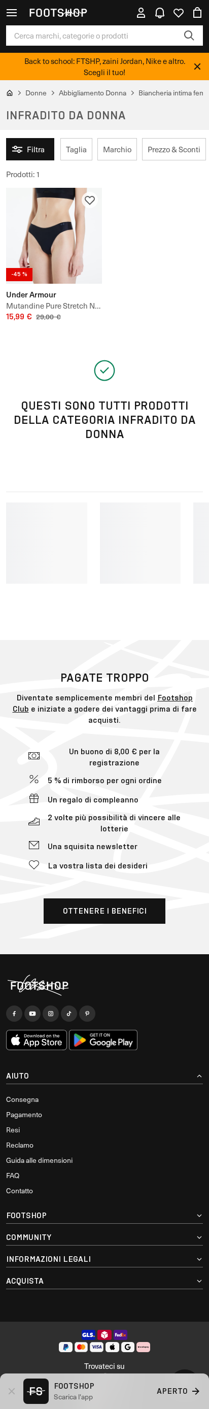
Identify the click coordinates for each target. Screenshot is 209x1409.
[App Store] (36, 1040)
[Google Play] (103, 1040)
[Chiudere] (197, 66)
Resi (13, 1129)
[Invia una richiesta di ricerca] (189, 35)
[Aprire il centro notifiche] (159, 12)
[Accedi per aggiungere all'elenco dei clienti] (90, 200)
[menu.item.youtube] (32, 1013)
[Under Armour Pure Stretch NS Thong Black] (54, 236)
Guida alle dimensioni (39, 1160)
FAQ (12, 1175)
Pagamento (24, 1114)
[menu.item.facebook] (14, 1013)
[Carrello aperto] (197, 12)
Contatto (19, 1190)
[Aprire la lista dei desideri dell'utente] (178, 12)
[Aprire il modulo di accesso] (141, 12)
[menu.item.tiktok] (69, 1013)
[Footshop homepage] (58, 12)
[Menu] (11, 12)
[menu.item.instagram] (51, 1013)
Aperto (172, 1391)
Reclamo (19, 1145)
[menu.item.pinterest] (87, 1013)
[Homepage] (104, 986)
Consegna (22, 1099)
